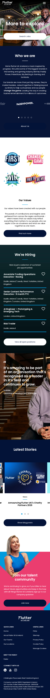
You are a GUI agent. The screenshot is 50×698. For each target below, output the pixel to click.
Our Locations (9, 644)
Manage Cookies (39, 648)
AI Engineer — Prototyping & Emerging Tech (18, 310)
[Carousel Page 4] (28, 117)
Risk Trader (9, 323)
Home (6, 631)
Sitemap (36, 635)
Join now (25, 603)
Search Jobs (25, 36)
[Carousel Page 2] (21, 117)
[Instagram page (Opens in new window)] (15, 670)
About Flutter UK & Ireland (13, 635)
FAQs (35, 631)
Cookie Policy (38, 644)
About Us (25, 126)
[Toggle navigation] (45, 3)
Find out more (25, 233)
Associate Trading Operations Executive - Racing (19, 275)
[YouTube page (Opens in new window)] (10, 670)
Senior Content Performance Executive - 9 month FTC (19, 293)
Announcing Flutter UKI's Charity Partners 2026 (25, 504)
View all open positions (25, 342)
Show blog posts (25, 522)
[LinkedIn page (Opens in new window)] (5, 670)
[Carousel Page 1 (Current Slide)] (18, 117)
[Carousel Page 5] (31, 117)
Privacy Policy (38, 640)
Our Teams (8, 640)
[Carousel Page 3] (25, 117)
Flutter (6, 659)
